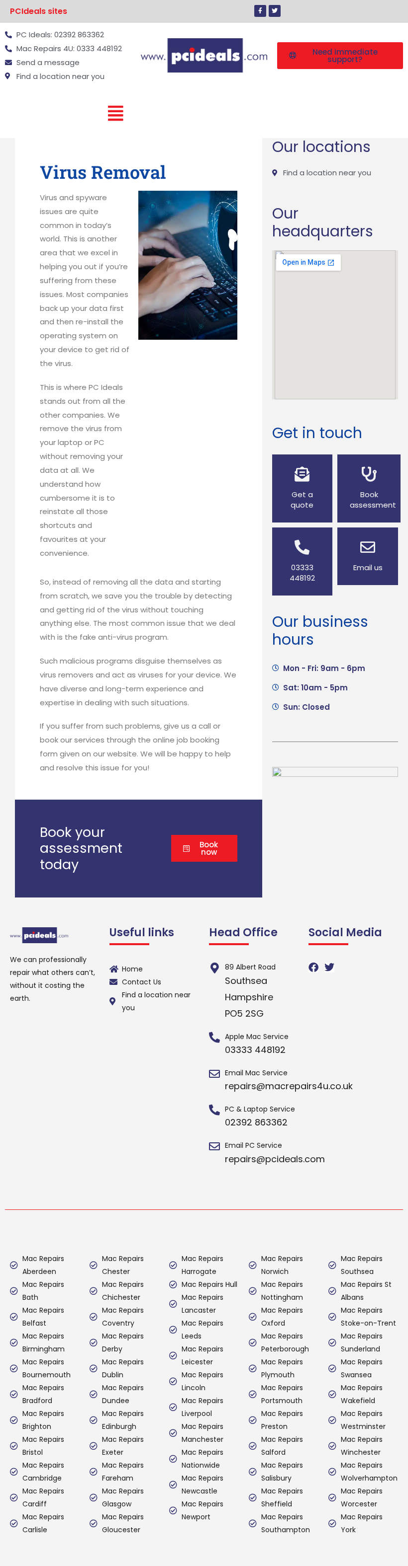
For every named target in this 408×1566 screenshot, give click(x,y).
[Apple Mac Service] (214, 1037)
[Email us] (367, 547)
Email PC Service (253, 1145)
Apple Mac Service (257, 1037)
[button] (41, 11)
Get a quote (302, 499)
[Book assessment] (369, 474)
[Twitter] (275, 11)
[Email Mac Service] (214, 1073)
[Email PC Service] (214, 1146)
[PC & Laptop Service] (214, 1110)
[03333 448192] (302, 547)
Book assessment (373, 499)
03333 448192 (302, 572)
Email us (368, 567)
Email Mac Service (256, 1073)
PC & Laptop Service (260, 1109)
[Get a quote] (302, 474)
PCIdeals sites (38, 11)
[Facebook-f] (260, 11)
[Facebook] (313, 967)
